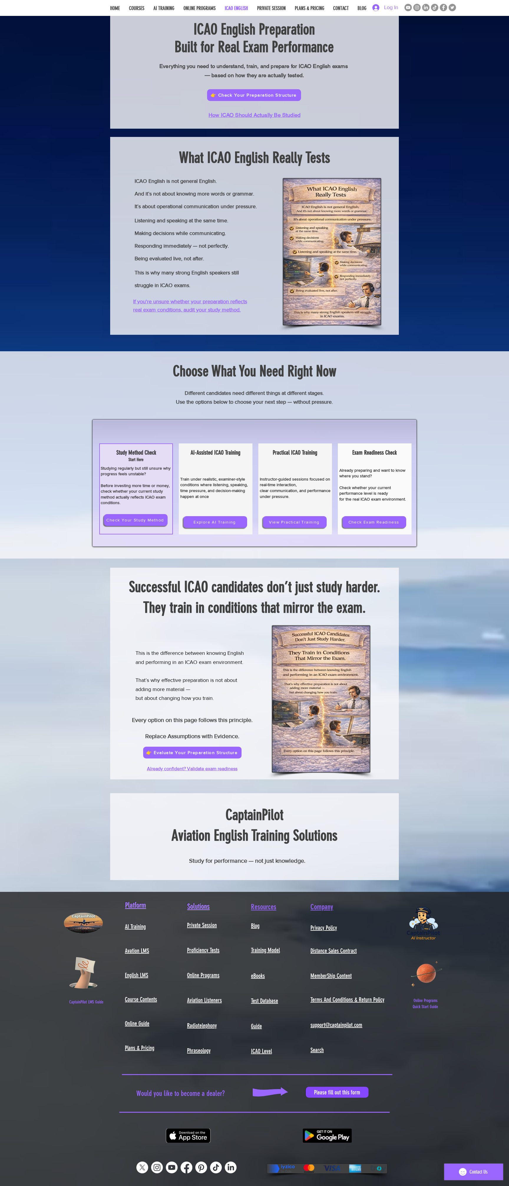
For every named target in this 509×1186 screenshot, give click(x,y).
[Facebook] (443, 7)
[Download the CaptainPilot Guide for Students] (83, 972)
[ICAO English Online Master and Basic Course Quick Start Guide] (426, 972)
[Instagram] (417, 7)
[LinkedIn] (425, 7)
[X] (142, 1167)
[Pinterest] (201, 1167)
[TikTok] (434, 7)
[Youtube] (172, 1167)
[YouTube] (408, 7)
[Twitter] (452, 7)
